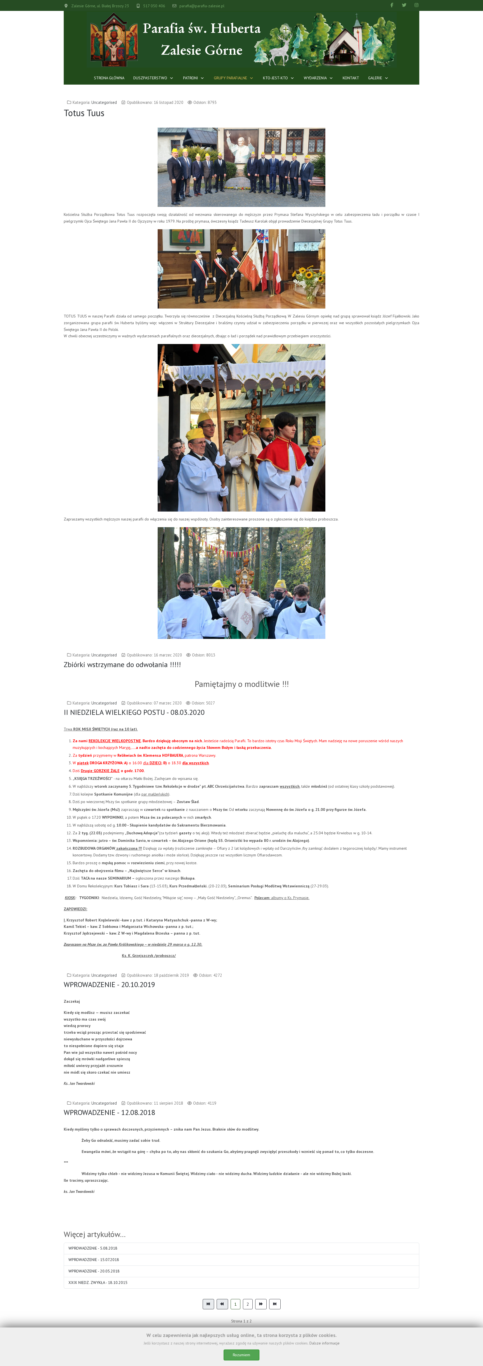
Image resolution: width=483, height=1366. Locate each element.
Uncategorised (104, 102)
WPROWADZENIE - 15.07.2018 (93, 1259)
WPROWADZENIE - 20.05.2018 (94, 1271)
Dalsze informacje (324, 1343)
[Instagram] (416, 5)
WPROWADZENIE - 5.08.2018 (92, 1248)
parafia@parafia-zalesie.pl (201, 5)
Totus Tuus (84, 113)
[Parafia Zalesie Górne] (242, 40)
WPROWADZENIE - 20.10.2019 (109, 984)
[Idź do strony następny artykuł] (261, 1304)
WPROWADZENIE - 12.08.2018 (109, 1112)
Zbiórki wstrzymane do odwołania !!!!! (122, 664)
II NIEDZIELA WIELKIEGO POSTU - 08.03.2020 (134, 712)
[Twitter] (404, 5)
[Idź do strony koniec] (275, 1304)
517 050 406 (154, 5)
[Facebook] (392, 5)
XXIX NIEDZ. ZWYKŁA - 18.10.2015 (97, 1282)
